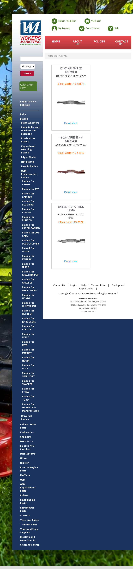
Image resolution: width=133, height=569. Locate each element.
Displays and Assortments (28, 538)
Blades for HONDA (28, 296)
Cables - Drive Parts (28, 426)
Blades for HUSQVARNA (29, 304)
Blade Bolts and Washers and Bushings (30, 130)
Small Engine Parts (27, 501)
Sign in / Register (67, 21)
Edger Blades (28, 157)
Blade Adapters (30, 122)
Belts (23, 114)
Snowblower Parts (27, 509)
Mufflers (25, 475)
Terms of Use (98, 285)
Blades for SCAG (28, 367)
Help (117, 28)
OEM (22, 479)
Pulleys (24, 495)
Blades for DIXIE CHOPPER (30, 242)
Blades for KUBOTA (28, 328)
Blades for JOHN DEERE (29, 320)
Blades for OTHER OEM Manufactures (30, 407)
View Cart (96, 21)
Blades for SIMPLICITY (28, 374)
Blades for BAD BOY (28, 195)
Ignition (24, 462)
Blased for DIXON (28, 250)
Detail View (71, 123)
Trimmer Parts (28, 524)
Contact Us (59, 285)
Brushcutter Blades (28, 140)
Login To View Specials (28, 103)
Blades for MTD (28, 343)
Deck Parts (26, 441)
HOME (56, 41)
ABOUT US (77, 43)
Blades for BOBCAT (28, 211)
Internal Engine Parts (29, 469)
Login (73, 285)
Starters (25, 515)
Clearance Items (29, 544)
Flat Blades (27, 161)
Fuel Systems (28, 453)
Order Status (92, 28)
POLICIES (99, 41)
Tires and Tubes (29, 520)
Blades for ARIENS (28, 183)
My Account (64, 28)
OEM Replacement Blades (29, 174)
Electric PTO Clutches (27, 447)
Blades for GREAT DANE (29, 289)
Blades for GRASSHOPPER (30, 273)
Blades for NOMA (28, 359)
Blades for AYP (30, 189)
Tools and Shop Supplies (29, 531)
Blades (24, 118)
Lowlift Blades (29, 166)
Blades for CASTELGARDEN (30, 226)
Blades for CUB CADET (30, 234)
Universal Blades (26, 417)
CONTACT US (121, 43)
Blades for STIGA (28, 390)
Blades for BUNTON (28, 218)
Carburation (27, 432)
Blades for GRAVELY (28, 281)
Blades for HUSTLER (28, 312)
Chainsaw (25, 436)
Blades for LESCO (28, 335)
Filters (23, 458)
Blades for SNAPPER (28, 382)
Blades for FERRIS (28, 265)
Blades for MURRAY (28, 351)
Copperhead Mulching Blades (28, 149)
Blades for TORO (28, 398)
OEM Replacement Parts (28, 487)
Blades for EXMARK (28, 257)
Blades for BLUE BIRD (28, 203)
